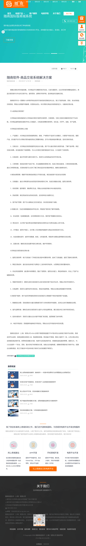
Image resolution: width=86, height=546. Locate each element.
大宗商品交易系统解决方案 (25, 356)
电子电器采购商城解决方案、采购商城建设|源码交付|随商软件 (38, 401)
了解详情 (9, 40)
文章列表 (54, 69)
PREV (65, 69)
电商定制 (63, 529)
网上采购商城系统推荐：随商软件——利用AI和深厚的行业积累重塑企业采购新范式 (45, 372)
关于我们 (56, 13)
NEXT (72, 69)
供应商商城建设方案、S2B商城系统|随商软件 (34, 410)
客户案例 (33, 13)
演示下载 (69, 13)
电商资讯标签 (71, 529)
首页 (9, 13)
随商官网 (46, 544)
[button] (2, 31)
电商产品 (19, 13)
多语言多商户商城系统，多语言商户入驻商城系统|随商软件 (38, 382)
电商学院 (45, 13)
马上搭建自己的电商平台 (43, 469)
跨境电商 (37, 81)
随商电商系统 (11, 81)
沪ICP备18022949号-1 (43, 538)
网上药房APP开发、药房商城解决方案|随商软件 (34, 391)
